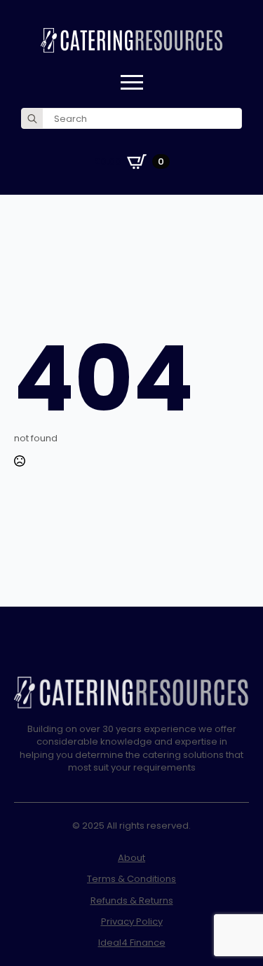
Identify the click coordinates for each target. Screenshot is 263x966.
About (131, 858)
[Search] (32, 119)
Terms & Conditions (131, 879)
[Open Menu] (132, 82)
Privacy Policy (132, 922)
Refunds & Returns (131, 901)
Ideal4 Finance (132, 943)
